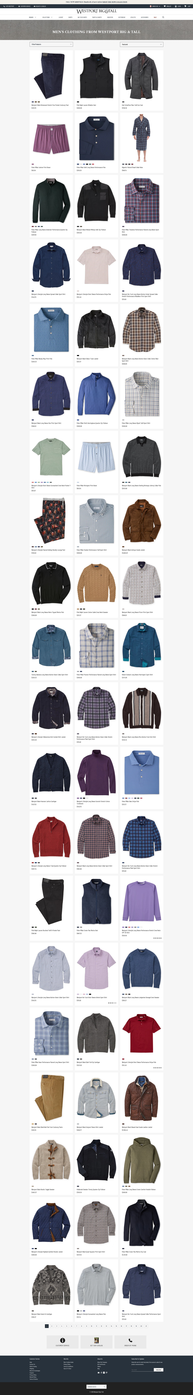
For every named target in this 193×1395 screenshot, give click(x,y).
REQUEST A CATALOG (41, 6)
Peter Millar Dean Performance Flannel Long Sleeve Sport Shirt (50, 1062)
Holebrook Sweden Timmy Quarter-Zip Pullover (91, 1189)
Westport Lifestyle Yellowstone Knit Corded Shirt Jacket (48, 737)
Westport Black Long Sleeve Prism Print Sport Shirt (137, 612)
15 (116, 1326)
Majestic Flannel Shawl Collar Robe (132, 167)
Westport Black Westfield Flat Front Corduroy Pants (47, 1127)
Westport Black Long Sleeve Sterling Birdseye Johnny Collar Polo (141, 485)
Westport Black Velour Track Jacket (87, 359)
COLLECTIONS (46, 17)
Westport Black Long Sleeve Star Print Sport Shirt (46, 423)
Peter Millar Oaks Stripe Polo (130, 801)
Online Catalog (33, 1366)
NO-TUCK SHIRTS (82, 17)
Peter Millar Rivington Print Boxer (87, 485)
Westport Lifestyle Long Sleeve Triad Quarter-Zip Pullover (48, 866)
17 (126, 1326)
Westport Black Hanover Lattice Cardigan (43, 801)
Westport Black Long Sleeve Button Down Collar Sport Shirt (94, 866)
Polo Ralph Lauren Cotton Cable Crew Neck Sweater (92, 612)
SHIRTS (70, 17)
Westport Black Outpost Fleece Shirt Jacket (90, 1127)
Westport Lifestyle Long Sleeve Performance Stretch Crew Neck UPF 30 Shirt (141, 931)
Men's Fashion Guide (68, 1362)
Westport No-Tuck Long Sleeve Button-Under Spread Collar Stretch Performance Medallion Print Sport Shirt (140, 295)
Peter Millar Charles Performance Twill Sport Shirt (92, 550)
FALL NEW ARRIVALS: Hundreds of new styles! (96, 2)
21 (146, 1326)
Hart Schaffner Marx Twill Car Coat (132, 105)
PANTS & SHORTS (97, 17)
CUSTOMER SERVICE (25, 6)
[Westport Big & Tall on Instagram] (104, 1373)
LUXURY (61, 17)
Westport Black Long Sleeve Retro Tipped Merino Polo (47, 612)
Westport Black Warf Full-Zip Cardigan (88, 1062)
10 (91, 1326)
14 (111, 1326)
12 (101, 1326)
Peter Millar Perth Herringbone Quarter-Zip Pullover (92, 423)
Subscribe (158, 1369)
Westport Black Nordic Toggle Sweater (42, 1189)
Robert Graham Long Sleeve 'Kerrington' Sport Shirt (137, 674)
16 (121, 1326)
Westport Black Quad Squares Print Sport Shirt (91, 1252)
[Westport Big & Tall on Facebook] (101, 1373)
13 (106, 1326)
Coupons (32, 1373)
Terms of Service (34, 1379)
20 (141, 1326)
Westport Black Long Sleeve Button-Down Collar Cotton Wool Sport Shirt (140, 360)
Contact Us (32, 1364)
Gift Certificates (101, 1364)
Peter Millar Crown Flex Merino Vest (87, 930)
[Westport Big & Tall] (96, 11)
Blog (99, 1368)
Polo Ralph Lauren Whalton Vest (86, 105)
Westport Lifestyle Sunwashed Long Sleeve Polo (91, 1314)
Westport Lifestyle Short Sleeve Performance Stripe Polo (94, 294)
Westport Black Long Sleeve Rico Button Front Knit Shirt (139, 737)
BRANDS (31, 17)
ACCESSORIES (144, 17)
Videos (99, 1366)
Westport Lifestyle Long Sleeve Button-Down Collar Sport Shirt (50, 997)
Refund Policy (33, 1377)
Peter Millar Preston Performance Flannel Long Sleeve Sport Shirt (96, 674)
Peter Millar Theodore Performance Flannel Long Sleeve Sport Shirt (140, 231)
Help (31, 1362)
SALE (155, 17)
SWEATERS (110, 17)
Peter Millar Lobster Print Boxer (40, 167)
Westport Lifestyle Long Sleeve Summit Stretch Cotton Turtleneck (93, 802)
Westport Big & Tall (99, 1392)
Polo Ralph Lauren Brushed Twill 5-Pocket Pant (45, 930)
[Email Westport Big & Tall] (99, 1373)
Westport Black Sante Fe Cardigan (41, 1314)
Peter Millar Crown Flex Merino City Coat (134, 1252)
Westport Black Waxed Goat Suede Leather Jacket (137, 1127)
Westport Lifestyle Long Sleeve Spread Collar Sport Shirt (48, 294)
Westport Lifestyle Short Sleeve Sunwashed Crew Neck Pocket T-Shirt (51, 486)
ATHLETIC (133, 17)
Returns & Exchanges (35, 1370)
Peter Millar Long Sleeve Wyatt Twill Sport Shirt (136, 423)
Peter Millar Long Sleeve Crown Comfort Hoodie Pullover (139, 1189)
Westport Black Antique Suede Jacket (133, 550)
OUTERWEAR (121, 17)
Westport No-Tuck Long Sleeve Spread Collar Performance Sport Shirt (141, 1315)
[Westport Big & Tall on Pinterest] (107, 1373)
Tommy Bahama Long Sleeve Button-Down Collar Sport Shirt (49, 674)
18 (131, 1326)
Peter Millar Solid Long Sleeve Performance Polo (91, 167)
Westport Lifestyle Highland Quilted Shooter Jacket (47, 1252)
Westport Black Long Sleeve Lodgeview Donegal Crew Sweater (140, 997)
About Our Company (102, 1362)
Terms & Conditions (68, 1366)
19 (136, 1326)
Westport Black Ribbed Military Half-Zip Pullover (91, 230)
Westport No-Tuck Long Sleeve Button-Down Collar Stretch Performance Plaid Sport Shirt (94, 738)
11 (96, 1326)
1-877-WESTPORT (9, 6)
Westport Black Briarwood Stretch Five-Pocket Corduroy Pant (50, 105)
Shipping (32, 1368)
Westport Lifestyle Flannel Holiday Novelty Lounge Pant (48, 550)
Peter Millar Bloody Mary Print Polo (41, 359)
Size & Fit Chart (67, 1368)
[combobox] (155, 6)
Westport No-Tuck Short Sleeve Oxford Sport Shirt (92, 997)
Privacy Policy (33, 1375)
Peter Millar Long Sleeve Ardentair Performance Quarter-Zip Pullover (49, 231)
